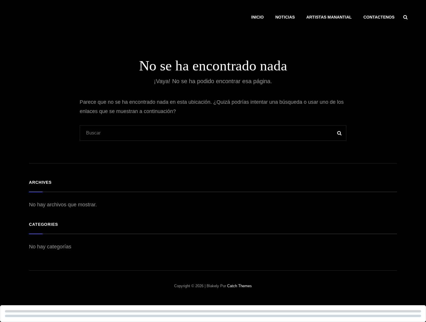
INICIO (257, 17)
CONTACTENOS (378, 17)
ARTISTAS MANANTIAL (329, 17)
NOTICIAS (285, 17)
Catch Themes (239, 286)
